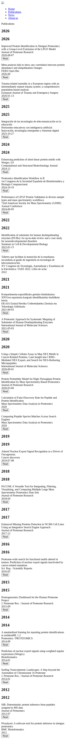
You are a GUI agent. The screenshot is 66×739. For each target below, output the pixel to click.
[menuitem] (11, 8)
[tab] (36, 8)
